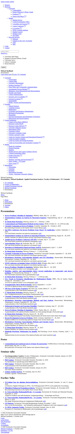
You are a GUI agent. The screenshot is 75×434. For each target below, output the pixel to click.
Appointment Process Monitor (19, 89)
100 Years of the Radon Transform (16, 288)
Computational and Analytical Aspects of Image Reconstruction (26, 344)
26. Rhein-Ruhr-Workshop (14, 314)
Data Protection (5, 421)
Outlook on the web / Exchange (22, 41)
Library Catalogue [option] (10, 62)
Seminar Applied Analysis (13, 372)
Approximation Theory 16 (13, 243)
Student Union (16, 34)
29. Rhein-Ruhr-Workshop (14, 251)
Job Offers (15, 35)
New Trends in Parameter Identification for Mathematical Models (28, 279)
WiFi (14, 44)
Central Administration (16, 94)
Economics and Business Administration (21, 111)
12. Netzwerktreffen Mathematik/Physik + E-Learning (23, 397)
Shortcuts (7, 7)
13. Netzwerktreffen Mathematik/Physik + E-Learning (23, 392)
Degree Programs (14, 148)
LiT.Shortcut (9, 403)
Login (6, 46)
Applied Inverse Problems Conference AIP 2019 (21, 239)
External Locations (16, 99)
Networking (12, 167)
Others (7, 207)
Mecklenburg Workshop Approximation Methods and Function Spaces (29, 322)
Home (6, 200)
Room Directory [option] (10, 64)
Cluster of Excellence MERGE (18, 122)
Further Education (15, 155)
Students (11, 150)
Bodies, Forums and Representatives (20, 102)
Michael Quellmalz (6, 429)
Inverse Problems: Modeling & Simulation (19, 215)
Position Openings (15, 85)
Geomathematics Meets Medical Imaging (18, 284)
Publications (8, 202)
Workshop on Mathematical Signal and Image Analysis (23, 247)
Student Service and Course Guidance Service (23, 151)
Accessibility (5, 425)
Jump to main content (7, 1)
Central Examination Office (20, 22)
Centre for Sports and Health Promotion (21, 140)
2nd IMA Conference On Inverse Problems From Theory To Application (30, 230)
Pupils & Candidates (15, 146)
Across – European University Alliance (21, 174)
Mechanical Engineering (16, 113)
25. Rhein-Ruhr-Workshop (14, 327)
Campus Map (13, 81)
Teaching (7, 205)
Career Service (13, 157)
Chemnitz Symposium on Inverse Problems (19, 226)
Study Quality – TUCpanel (17, 161)
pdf (45, 228)
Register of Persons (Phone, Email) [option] (15, 58)
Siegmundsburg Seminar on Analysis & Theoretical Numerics (25, 218)
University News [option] (10, 60)
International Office (15, 129)
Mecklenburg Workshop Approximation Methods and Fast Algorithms (29, 257)
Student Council (17, 32)
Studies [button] (7, 144)
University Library (14, 131)
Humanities (12, 115)
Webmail (15, 39)
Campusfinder (16, 10)
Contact (7, 48)
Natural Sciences (14, 106)
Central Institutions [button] (10, 120)
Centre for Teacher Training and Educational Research (27, 137)
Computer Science (14, 108)
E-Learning (17, 28)
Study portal (14, 163)
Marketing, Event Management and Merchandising (24, 91)
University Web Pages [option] (11, 56)
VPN (14, 42)
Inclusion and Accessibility (18, 97)
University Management (16, 83)
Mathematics (12, 109)
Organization (13, 79)
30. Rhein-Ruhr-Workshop (14, 222)
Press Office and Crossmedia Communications (23, 87)
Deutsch (7, 5)
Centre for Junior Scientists (17, 139)
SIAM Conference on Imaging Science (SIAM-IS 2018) (23, 263)
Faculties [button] (7, 104)
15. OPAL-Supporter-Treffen (14, 407)
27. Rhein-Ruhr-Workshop (14, 292)
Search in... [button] (4, 53)
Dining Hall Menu (19, 16)
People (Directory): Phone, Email (22, 12)
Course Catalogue (19, 26)
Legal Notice (5, 420)
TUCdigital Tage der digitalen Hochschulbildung (21, 382)
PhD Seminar (9, 360)
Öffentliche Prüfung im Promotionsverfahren (20, 388)
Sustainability (13, 101)
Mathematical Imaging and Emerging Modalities (21, 306)
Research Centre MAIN (16, 124)
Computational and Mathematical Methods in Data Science (24, 224)
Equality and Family (15, 93)
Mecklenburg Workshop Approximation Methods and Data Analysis (29, 300)
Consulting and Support (21, 24)
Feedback (16, 14)
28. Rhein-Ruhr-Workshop (14, 277)
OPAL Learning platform (20, 30)
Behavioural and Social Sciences (19, 118)
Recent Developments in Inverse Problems (19, 318)
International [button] (8, 165)
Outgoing (11, 169)
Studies (11, 18)
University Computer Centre (17, 133)
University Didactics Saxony (17, 128)
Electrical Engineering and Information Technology (24, 117)
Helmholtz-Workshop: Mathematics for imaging (21, 331)
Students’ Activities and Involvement (21, 159)
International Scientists (15, 172)
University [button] (8, 78)
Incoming (11, 170)
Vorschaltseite (5, 432)
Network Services (14, 37)
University (12, 8)
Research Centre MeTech (18, 126)
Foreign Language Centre (16, 135)
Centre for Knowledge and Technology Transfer (25, 143)
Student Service (17, 20)
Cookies (3, 423)
